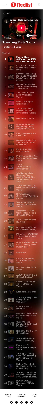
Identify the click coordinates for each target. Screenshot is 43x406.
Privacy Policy (8, 395)
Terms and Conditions (21, 395)
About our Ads (35, 395)
